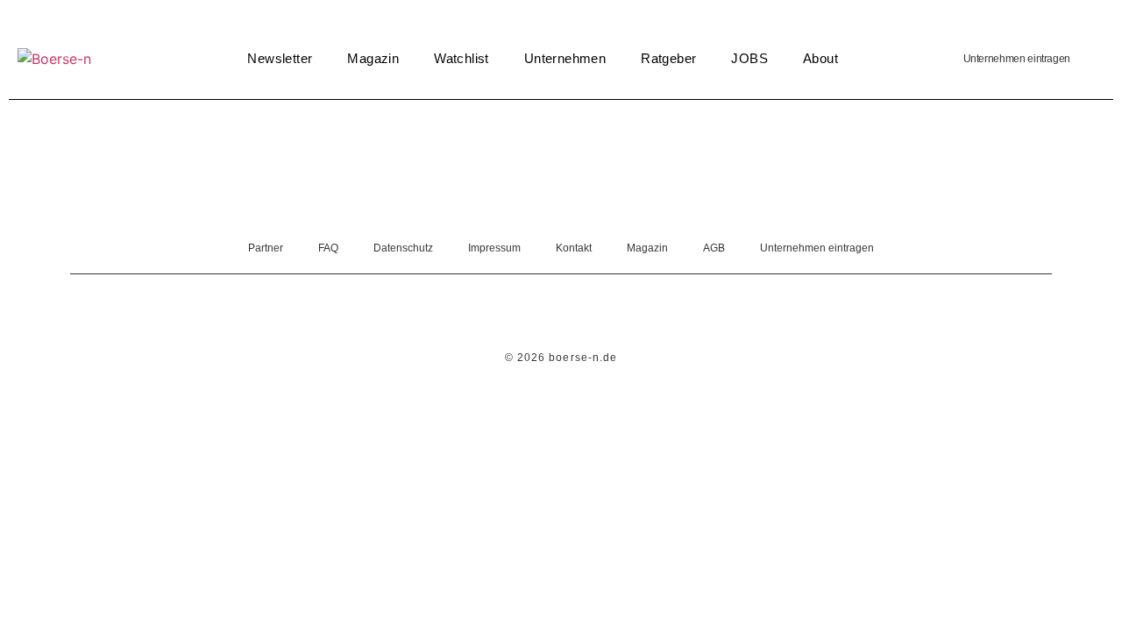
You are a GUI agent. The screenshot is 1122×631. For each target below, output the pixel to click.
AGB (714, 248)
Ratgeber (668, 58)
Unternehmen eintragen (1016, 59)
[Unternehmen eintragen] (1091, 59)
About (820, 58)
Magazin (373, 58)
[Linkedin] (537, 314)
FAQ (328, 248)
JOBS (749, 58)
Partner (265, 248)
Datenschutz (403, 248)
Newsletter (279, 58)
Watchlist (461, 58)
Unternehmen (565, 58)
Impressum (494, 248)
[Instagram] (585, 314)
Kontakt (574, 248)
